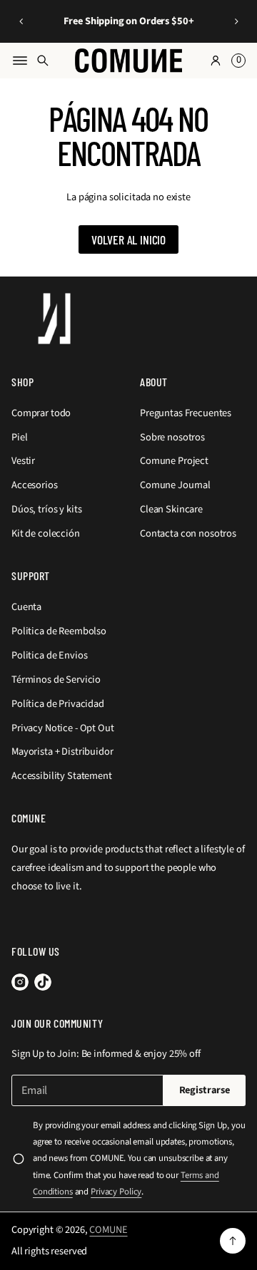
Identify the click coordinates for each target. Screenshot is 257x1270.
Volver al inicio (128, 239)
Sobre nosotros (172, 437)
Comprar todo (41, 413)
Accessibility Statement (61, 775)
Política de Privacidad (57, 703)
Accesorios (34, 484)
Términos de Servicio (56, 679)
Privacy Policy (116, 1191)
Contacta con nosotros (188, 533)
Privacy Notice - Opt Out (62, 728)
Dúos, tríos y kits (46, 509)
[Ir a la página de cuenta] (215, 60)
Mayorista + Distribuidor (62, 751)
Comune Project (174, 460)
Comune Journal (175, 484)
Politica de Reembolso (58, 631)
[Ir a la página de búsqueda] (42, 60)
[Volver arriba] (233, 1241)
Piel (19, 437)
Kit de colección (45, 533)
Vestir (23, 460)
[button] (21, 21)
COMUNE (108, 1229)
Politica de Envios (49, 655)
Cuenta (26, 606)
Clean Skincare (171, 509)
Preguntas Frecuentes (185, 413)
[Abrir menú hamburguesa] (20, 60)
